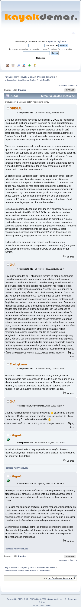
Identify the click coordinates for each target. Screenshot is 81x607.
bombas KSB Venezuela (17, 468)
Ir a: (46, 578)
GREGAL (16, 108)
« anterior (63, 85)
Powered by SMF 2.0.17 (17, 599)
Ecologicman (18, 364)
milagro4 (15, 435)
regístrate (61, 41)
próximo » (72, 85)
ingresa (51, 41)
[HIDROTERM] (8, 440)
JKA (12, 264)
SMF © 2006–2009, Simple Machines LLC (48, 599)
